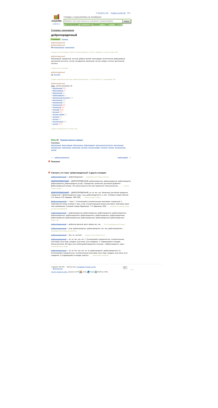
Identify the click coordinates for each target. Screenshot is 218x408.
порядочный (66, 148)
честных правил (94, 148)
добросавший (123, 157)
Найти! (126, 21)
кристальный (118, 145)
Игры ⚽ (117, 25)
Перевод (65, 39)
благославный (67, 145)
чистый (53, 150)
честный (84, 148)
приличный (76, 148)
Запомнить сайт (103, 13)
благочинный (78, 145)
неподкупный (56, 148)
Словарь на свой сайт (118, 13)
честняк (111, 148)
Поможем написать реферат (71, 140)
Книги (107, 25)
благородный (56, 145)
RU (128, 13)
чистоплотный (120, 148)
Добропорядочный (58, 201)
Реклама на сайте (90, 267)
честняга (104, 148)
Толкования (85, 25)
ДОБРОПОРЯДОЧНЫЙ (60, 181)
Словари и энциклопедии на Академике (82, 17)
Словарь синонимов (71, 25)
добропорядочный (58, 177)
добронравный (89, 145)
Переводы (96, 25)
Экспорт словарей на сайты (59, 272)
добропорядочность (61, 157)
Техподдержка (81, 267)
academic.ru (56, 24)
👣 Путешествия (58, 268)
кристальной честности (104, 145)
